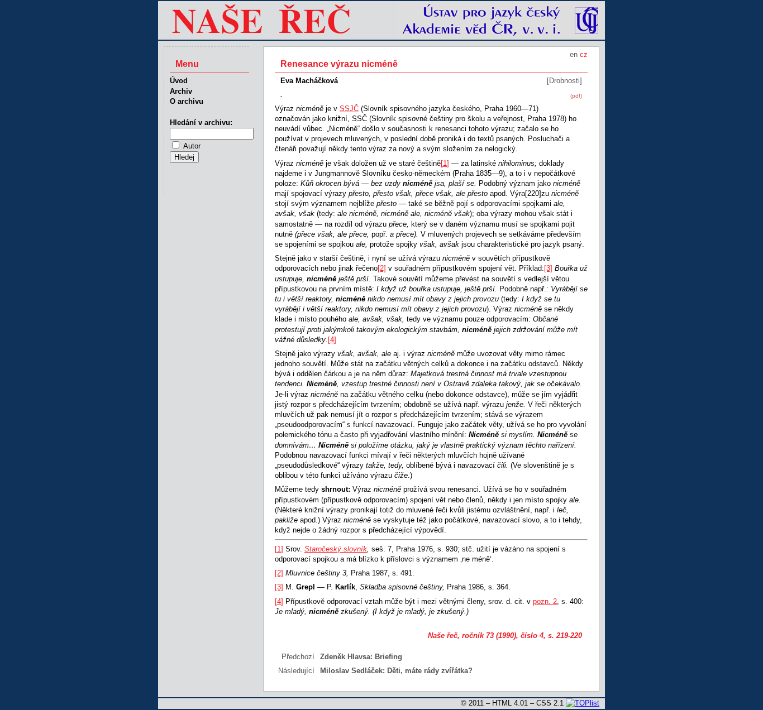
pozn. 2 (545, 601)
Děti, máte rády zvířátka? (430, 670)
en (574, 54)
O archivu (186, 101)
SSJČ (349, 108)
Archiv (181, 91)
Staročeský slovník (335, 549)
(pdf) (576, 96)
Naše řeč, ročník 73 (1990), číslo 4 (485, 635)
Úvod (179, 80)
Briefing (388, 657)
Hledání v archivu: (201, 122)
